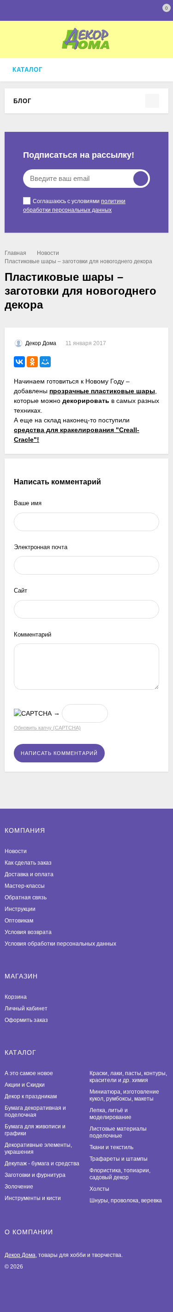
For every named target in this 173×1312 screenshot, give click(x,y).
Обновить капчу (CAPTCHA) (47, 727)
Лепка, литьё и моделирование (110, 1113)
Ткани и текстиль (111, 1147)
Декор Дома (20, 1255)
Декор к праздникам (31, 1096)
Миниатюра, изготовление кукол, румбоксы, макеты (124, 1095)
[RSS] (37, 101)
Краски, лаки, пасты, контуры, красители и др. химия (128, 1076)
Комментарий (32, 634)
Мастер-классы (25, 886)
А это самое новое (29, 1073)
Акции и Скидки (25, 1085)
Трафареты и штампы (118, 1159)
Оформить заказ (26, 1020)
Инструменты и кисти (33, 1198)
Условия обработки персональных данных (60, 944)
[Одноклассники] (32, 361)
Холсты (99, 1189)
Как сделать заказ (28, 863)
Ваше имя (28, 503)
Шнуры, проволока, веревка (125, 1200)
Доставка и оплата (29, 874)
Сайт (20, 590)
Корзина (16, 997)
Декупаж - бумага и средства (42, 1163)
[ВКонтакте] (19, 361)
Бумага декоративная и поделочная (35, 1111)
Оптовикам (19, 920)
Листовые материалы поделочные (118, 1132)
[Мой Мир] (45, 361)
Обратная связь (26, 897)
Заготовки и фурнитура (35, 1175)
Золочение (19, 1186)
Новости (48, 253)
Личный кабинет (26, 1008)
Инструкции (20, 909)
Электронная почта (40, 547)
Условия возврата (28, 932)
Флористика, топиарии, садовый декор (119, 1174)
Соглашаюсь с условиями (74, 205)
